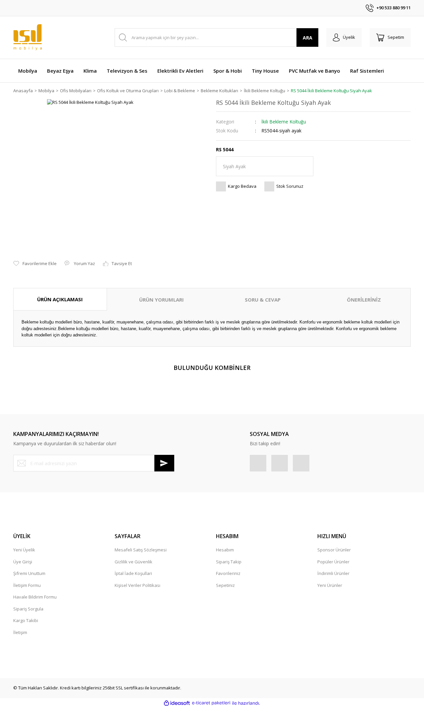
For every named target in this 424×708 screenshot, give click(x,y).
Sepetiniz (225, 585)
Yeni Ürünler (329, 585)
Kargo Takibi (25, 620)
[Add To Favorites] (35, 263)
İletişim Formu (27, 585)
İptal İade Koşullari (133, 573)
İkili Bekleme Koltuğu (283, 121)
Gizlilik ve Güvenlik (133, 562)
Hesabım (225, 550)
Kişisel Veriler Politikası (137, 585)
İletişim (20, 632)
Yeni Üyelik (24, 550)
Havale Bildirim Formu (35, 597)
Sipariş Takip (228, 562)
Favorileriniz (228, 573)
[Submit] (164, 463)
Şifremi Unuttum (29, 573)
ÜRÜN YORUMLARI (161, 299)
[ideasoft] (177, 703)
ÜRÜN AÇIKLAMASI (60, 299)
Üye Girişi (22, 562)
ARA (307, 38)
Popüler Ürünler (333, 562)
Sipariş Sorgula (28, 609)
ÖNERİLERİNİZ (364, 299)
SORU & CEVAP (263, 299)
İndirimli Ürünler (333, 573)
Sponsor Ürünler (334, 550)
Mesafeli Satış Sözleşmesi (141, 550)
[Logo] (27, 37)
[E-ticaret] (211, 703)
